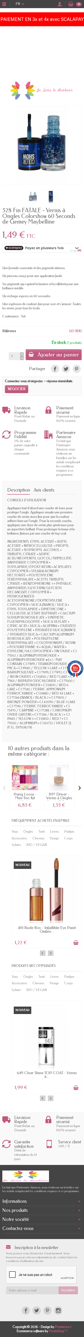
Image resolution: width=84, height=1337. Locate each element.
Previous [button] (43, 953)
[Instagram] (58, 1310)
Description (18, 490)
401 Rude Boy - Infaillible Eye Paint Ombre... (47, 930)
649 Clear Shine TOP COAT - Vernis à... (47, 1075)
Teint (41, 832)
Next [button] (50, 953)
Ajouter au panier (58, 354)
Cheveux (38, 838)
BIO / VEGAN (36, 845)
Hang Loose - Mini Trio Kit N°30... (25, 798)
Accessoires (19, 838)
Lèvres (54, 832)
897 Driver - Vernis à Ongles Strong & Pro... (59, 798)
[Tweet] (66, 369)
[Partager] (55, 369)
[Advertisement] (42, 52)
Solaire (16, 845)
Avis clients (44, 490)
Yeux (15, 832)
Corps (68, 838)
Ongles (28, 832)
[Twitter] (36, 1310)
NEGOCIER (16, 389)
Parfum (69, 832)
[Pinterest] (77, 369)
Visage (54, 838)
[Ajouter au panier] (76, 942)
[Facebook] (26, 1310)
